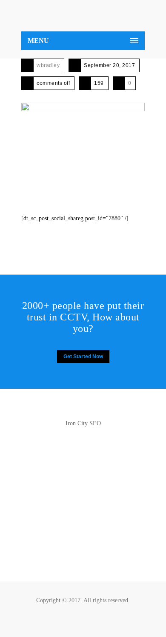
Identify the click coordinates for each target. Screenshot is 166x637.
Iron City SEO (83, 423)
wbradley (48, 65)
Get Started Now (83, 356)
